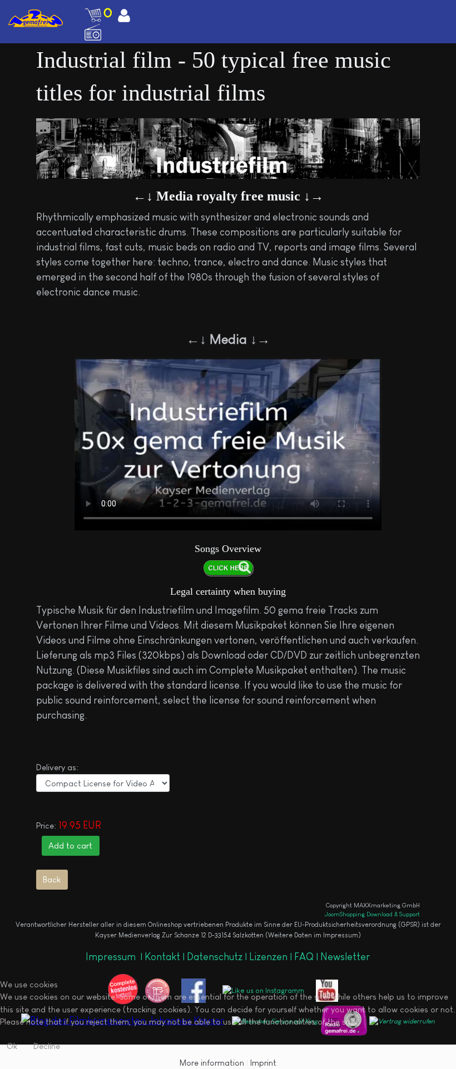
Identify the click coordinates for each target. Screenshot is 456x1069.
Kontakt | (165, 956)
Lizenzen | (271, 956)
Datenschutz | (218, 956)
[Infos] (228, 568)
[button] (450, 9)
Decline (46, 1046)
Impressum (112, 956)
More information (212, 1062)
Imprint (263, 1062)
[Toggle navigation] (387, 9)
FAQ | (307, 956)
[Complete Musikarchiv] (35, 18)
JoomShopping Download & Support (372, 914)
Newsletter (345, 956)
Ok (12, 1046)
